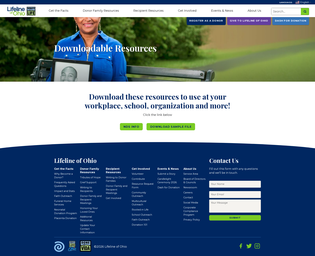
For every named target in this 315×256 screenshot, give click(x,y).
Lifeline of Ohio (22, 11)
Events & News (222, 10)
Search (305, 11)
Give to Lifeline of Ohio (249, 20)
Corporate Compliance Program (190, 211)
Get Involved (187, 10)
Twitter (249, 246)
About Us (254, 10)
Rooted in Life (140, 209)
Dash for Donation (290, 20)
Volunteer (138, 173)
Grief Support (88, 182)
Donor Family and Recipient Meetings (91, 200)
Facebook (241, 246)
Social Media (190, 202)
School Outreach (142, 214)
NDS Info (131, 126)
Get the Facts (58, 10)
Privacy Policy (191, 219)
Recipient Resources (148, 10)
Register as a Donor (206, 20)
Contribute (138, 178)
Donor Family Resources (101, 10)
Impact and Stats (64, 191)
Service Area (190, 173)
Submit (235, 217)
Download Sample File (170, 126)
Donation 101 (139, 224)
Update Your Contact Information (87, 229)
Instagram (257, 246)
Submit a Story (166, 173)
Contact (188, 197)
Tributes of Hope (90, 177)
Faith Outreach (63, 196)
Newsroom (190, 187)
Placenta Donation (65, 218)
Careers (187, 192)
